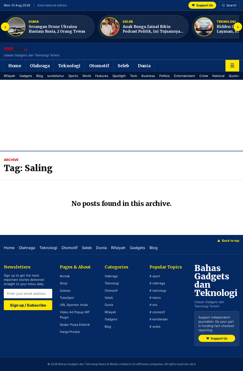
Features (101, 76)
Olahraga (40, 65)
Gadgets (25, 76)
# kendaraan (159, 319)
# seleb (155, 326)
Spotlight (119, 76)
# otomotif (157, 312)
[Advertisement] (121, 115)
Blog (39, 76)
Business (148, 76)
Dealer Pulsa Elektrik (75, 324)
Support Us (202, 5)
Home (14, 65)
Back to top (228, 240)
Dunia (144, 65)
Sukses (65, 290)
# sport (155, 276)
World (86, 76)
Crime (203, 76)
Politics (164, 76)
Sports (73, 76)
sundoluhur (55, 76)
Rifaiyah (9, 76)
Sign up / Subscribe (28, 305)
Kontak (65, 276)
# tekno (155, 297)
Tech (133, 76)
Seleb (123, 65)
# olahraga (157, 283)
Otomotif (99, 65)
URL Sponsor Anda (74, 305)
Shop (63, 283)
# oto (153, 305)
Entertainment (184, 76)
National (218, 76)
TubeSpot (67, 297)
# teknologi (158, 290)
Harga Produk (70, 332)
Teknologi (69, 65)
